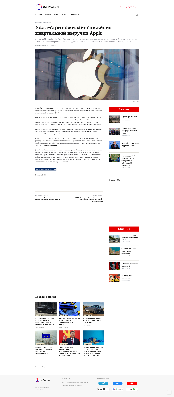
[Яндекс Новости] (103, 389)
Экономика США (48, 169)
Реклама (83, 382)
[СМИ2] (131, 389)
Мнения (64, 15)
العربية (135, 7)
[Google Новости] (117, 389)
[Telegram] (103, 383)
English (130, 7)
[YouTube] (131, 383)
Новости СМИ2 (40, 175)
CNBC (56, 113)
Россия (48, 15)
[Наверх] (169, 392)
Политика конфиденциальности (72, 385)
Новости (38, 15)
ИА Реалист (38, 22)
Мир (56, 15)
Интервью (75, 15)
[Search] (137, 15)
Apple (54, 169)
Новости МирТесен (42, 367)
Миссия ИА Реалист (73, 382)
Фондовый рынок (40, 169)
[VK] (117, 383)
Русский (123, 7)
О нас (63, 382)
